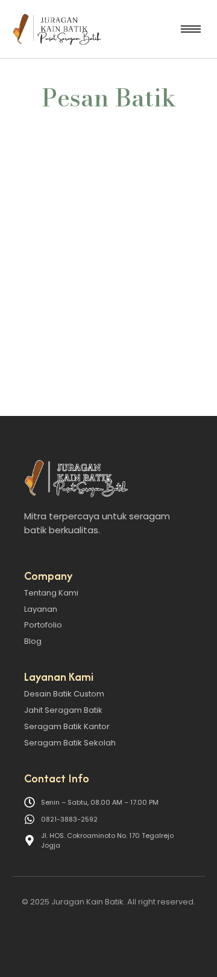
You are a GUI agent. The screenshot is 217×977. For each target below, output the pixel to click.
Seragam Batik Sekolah (70, 742)
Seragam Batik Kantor (67, 726)
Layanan (40, 609)
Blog (33, 641)
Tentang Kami (51, 593)
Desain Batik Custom (64, 693)
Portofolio (43, 625)
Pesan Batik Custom (69, 251)
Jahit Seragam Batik (63, 710)
